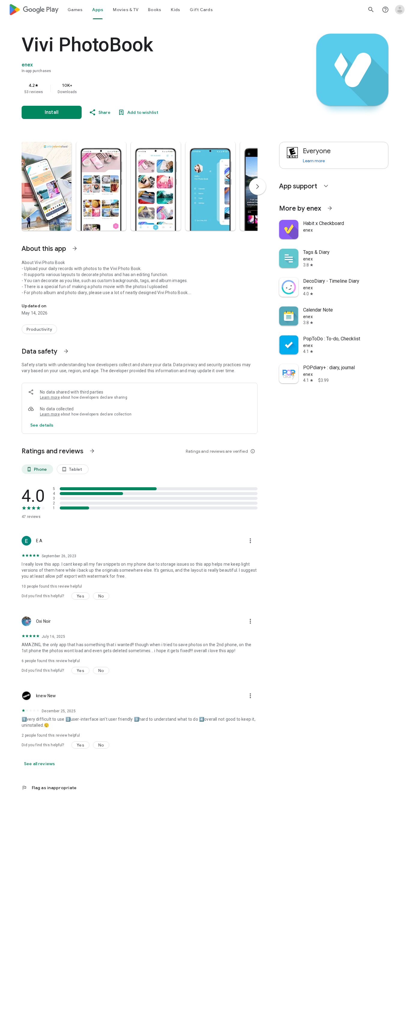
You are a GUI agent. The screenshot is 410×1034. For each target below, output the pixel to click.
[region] (142, 88)
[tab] (75, 9)
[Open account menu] (400, 9)
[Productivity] (39, 329)
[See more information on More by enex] (330, 208)
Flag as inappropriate (49, 787)
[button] (46, 186)
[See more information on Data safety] (66, 351)
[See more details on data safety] (42, 425)
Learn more (50, 397)
